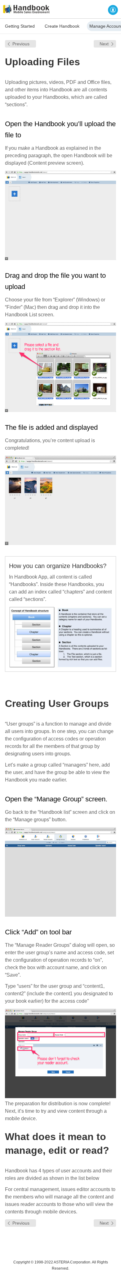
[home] (25, 9)
